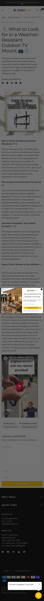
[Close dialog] (42, 289)
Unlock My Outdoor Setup (32, 307)
